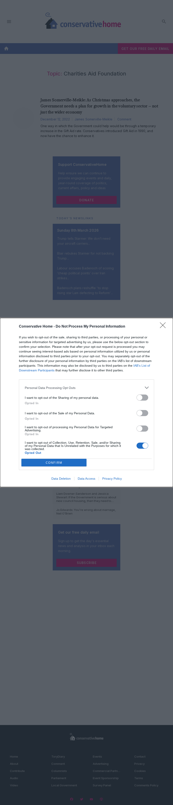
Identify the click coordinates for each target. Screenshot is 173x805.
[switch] (142, 398)
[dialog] (86, 402)
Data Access (86, 478)
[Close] (164, 326)
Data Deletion (61, 478)
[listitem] (86, 387)
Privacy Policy (112, 478)
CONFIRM (54, 462)
